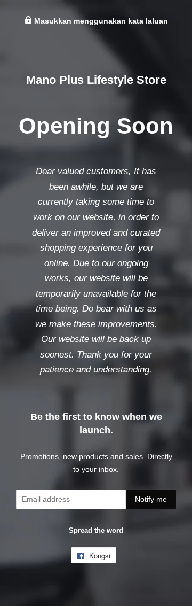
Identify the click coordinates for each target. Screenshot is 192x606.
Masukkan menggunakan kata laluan (100, 21)
